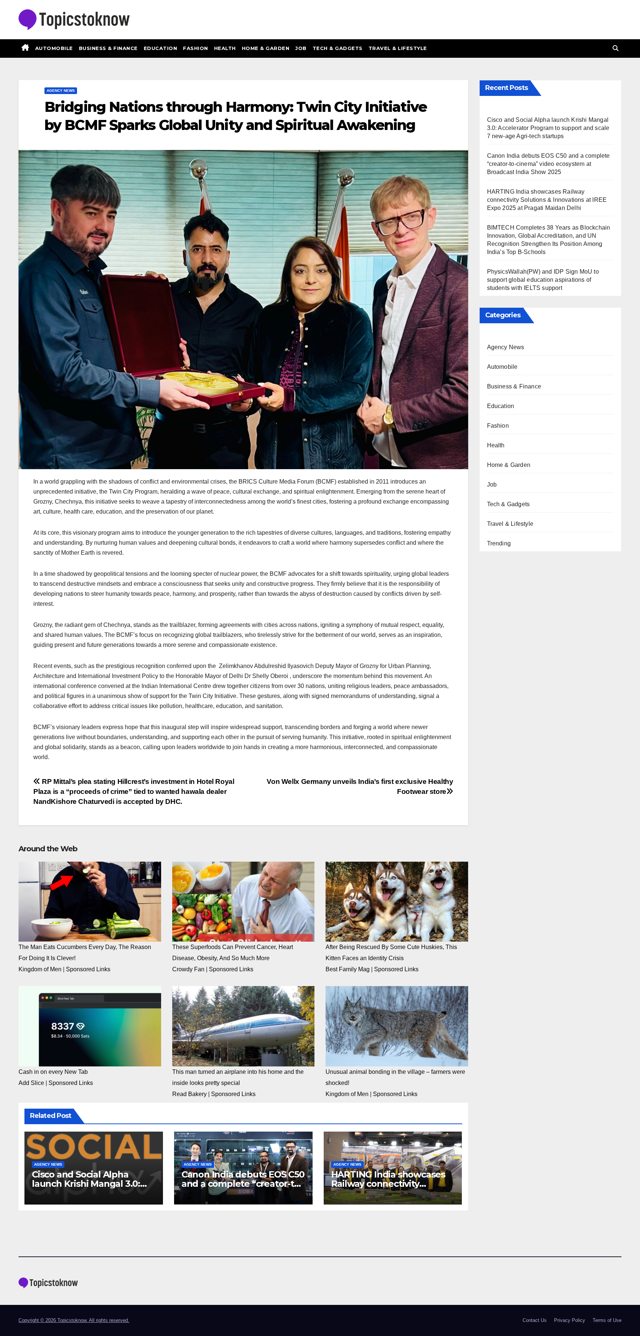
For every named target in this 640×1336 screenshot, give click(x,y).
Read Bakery (189, 1094)
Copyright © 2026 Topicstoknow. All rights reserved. (74, 1320)
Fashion (195, 48)
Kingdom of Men (40, 969)
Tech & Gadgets (338, 48)
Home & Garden (266, 48)
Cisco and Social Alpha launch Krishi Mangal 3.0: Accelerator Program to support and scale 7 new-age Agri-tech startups (548, 128)
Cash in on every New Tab (53, 1072)
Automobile (54, 48)
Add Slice (31, 1083)
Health (225, 48)
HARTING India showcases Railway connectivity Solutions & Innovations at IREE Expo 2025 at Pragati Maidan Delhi (547, 199)
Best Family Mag (348, 969)
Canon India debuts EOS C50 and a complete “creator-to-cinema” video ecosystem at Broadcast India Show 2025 (548, 164)
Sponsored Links (88, 969)
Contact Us (535, 1320)
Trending (499, 543)
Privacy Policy (569, 1320)
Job (301, 48)
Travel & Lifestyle (398, 48)
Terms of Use (607, 1320)
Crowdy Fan (188, 969)
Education (160, 48)
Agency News (61, 90)
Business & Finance (108, 48)
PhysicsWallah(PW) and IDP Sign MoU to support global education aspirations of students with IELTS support (543, 279)
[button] (616, 48)
